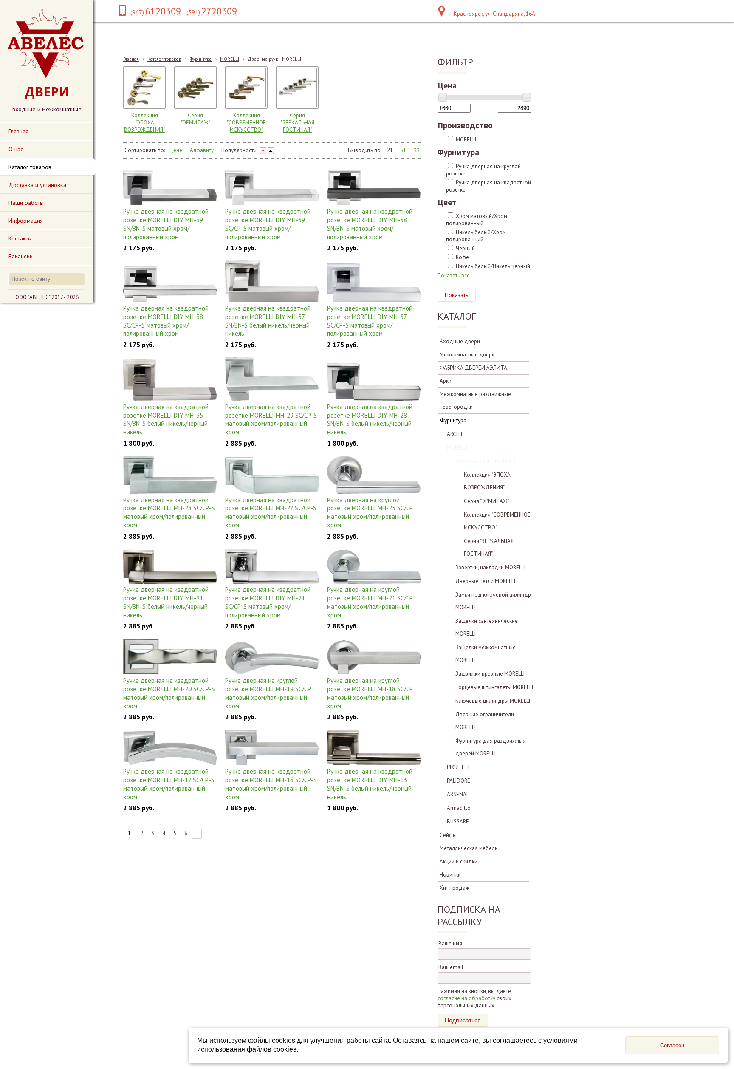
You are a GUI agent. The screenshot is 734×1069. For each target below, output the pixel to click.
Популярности (239, 150)
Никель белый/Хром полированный (476, 236)
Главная (131, 59)
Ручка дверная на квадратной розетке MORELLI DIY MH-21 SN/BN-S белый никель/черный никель (166, 602)
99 (416, 150)
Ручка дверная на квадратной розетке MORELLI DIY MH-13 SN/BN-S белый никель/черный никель (369, 784)
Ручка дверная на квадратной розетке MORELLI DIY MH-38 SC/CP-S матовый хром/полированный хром (166, 321)
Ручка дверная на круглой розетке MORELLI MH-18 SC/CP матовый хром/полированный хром (369, 693)
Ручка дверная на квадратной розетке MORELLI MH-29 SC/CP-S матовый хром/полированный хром (271, 419)
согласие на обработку (466, 998)
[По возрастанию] (271, 150)
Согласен (672, 1045)
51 (403, 150)
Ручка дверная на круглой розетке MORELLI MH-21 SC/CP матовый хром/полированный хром (369, 602)
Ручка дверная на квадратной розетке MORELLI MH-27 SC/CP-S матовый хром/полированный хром (270, 512)
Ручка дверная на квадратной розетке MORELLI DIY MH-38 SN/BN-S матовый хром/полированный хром (369, 224)
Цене (175, 150)
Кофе (462, 257)
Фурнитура (201, 59)
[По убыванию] (263, 150)
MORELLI (229, 59)
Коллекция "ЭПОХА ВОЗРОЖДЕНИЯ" (144, 122)
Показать (457, 295)
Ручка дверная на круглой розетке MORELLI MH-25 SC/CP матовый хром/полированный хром (369, 512)
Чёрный (465, 248)
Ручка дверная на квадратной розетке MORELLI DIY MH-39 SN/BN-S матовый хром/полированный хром (166, 224)
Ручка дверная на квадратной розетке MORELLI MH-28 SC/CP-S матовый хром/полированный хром (169, 512)
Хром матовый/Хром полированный (476, 219)
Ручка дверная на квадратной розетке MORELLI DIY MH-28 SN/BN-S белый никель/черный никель (369, 419)
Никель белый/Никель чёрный (493, 266)
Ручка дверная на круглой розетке (483, 170)
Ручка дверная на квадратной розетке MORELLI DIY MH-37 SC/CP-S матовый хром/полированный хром (369, 321)
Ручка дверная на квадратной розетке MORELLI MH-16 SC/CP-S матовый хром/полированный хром (271, 784)
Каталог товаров (164, 59)
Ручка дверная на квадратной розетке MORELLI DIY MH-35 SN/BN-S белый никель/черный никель (166, 419)
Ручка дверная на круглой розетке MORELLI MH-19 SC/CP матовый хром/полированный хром (268, 693)
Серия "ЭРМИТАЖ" (195, 119)
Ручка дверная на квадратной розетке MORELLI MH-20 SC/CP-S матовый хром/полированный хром (169, 693)
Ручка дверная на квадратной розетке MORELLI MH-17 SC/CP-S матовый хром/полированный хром (169, 784)
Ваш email (450, 967)
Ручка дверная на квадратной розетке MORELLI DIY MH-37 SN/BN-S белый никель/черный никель (268, 321)
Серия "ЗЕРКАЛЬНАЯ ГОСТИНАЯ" (297, 122)
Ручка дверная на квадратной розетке (488, 186)
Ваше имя (450, 943)
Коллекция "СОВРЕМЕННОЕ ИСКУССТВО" (246, 122)
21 (390, 150)
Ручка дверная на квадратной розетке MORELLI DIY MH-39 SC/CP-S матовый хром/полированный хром (268, 224)
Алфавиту (202, 150)
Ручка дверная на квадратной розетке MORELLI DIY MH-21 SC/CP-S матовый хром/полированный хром (268, 602)
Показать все (454, 275)
